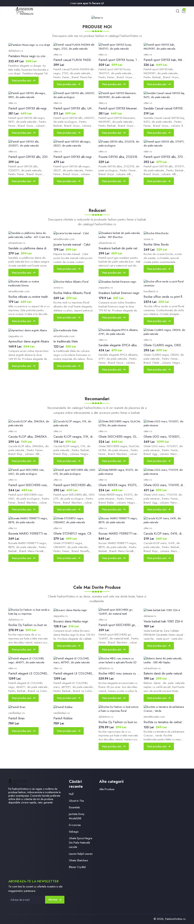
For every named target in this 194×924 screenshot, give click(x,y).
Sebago (74, 832)
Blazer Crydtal (77, 867)
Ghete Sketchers (78, 860)
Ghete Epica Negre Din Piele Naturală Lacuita (80, 842)
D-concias (75, 825)
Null (71, 794)
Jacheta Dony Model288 (76, 816)
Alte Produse (106, 789)
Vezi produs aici (21, 80)
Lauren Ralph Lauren (81, 854)
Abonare (52, 899)
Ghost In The (76, 801)
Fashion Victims (16, 919)
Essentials (74, 807)
